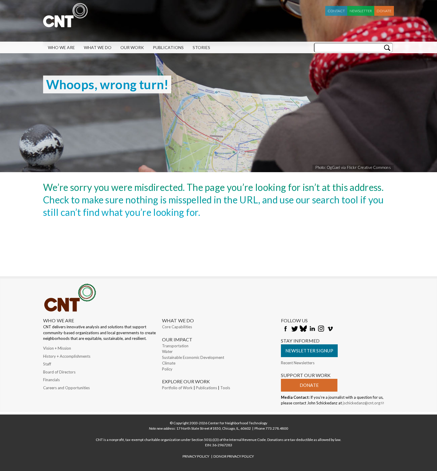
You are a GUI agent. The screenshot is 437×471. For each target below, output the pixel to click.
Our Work (132, 47)
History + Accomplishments (66, 356)
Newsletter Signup (309, 350)
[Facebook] (285, 329)
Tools (225, 387)
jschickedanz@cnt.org (363, 403)
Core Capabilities (177, 326)
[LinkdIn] (312, 329)
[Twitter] (294, 329)
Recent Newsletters (298, 362)
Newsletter (361, 11)
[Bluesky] (303, 329)
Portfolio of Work (177, 387)
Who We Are (61, 47)
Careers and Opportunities (66, 387)
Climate (168, 363)
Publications (168, 47)
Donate (384, 11)
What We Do (97, 47)
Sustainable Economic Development (193, 357)
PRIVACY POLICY (196, 456)
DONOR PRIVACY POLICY (233, 456)
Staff (47, 364)
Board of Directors (59, 372)
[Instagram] (321, 329)
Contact (336, 11)
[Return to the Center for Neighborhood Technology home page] (65, 24)
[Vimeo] (330, 329)
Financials (51, 379)
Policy (167, 369)
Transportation (175, 345)
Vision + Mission (57, 348)
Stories (201, 47)
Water (167, 351)
